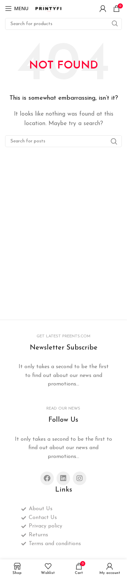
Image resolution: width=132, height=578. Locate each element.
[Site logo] (48, 8)
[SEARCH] (115, 24)
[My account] (103, 8)
